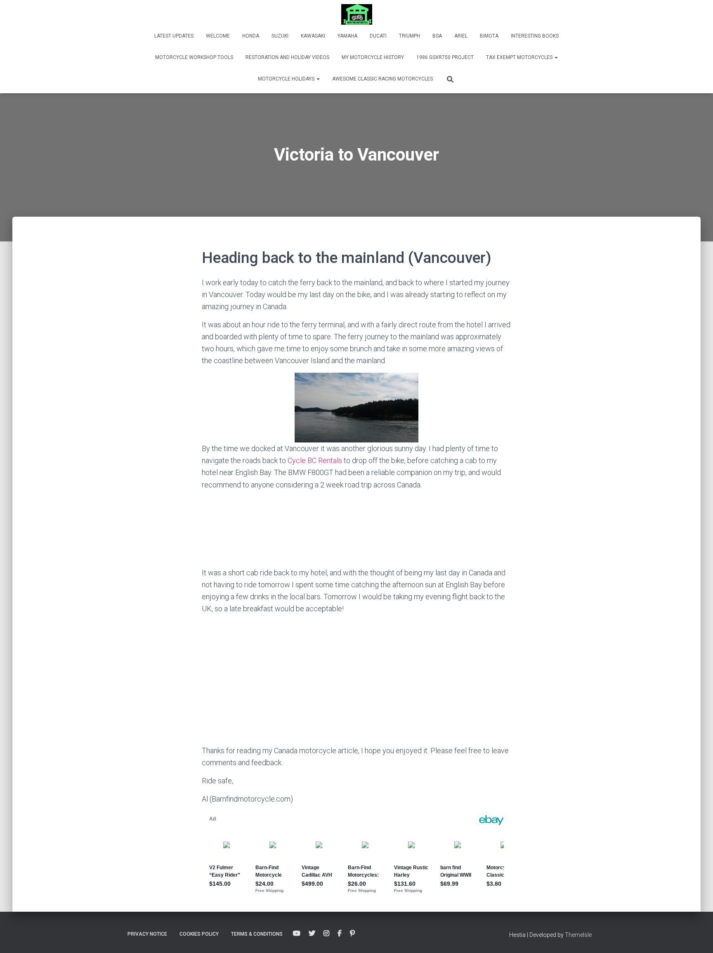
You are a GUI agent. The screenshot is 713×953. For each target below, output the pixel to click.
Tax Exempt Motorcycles (520, 57)
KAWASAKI (313, 36)
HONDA (250, 36)
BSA (437, 36)
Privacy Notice (147, 934)
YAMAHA (347, 36)
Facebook (339, 933)
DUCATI (378, 36)
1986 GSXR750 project (445, 57)
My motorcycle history (373, 57)
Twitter (312, 933)
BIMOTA (489, 36)
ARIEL (460, 36)
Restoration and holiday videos (287, 57)
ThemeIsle (578, 935)
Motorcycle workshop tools (194, 57)
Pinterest (352, 933)
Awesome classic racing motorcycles (382, 79)
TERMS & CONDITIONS (257, 934)
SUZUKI (280, 36)
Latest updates (174, 36)
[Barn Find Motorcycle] (356, 14)
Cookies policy (199, 934)
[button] (556, 57)
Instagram (326, 933)
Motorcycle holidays (287, 79)
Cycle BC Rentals (315, 460)
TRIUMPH (409, 36)
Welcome (218, 36)
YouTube (297, 933)
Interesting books (535, 36)
